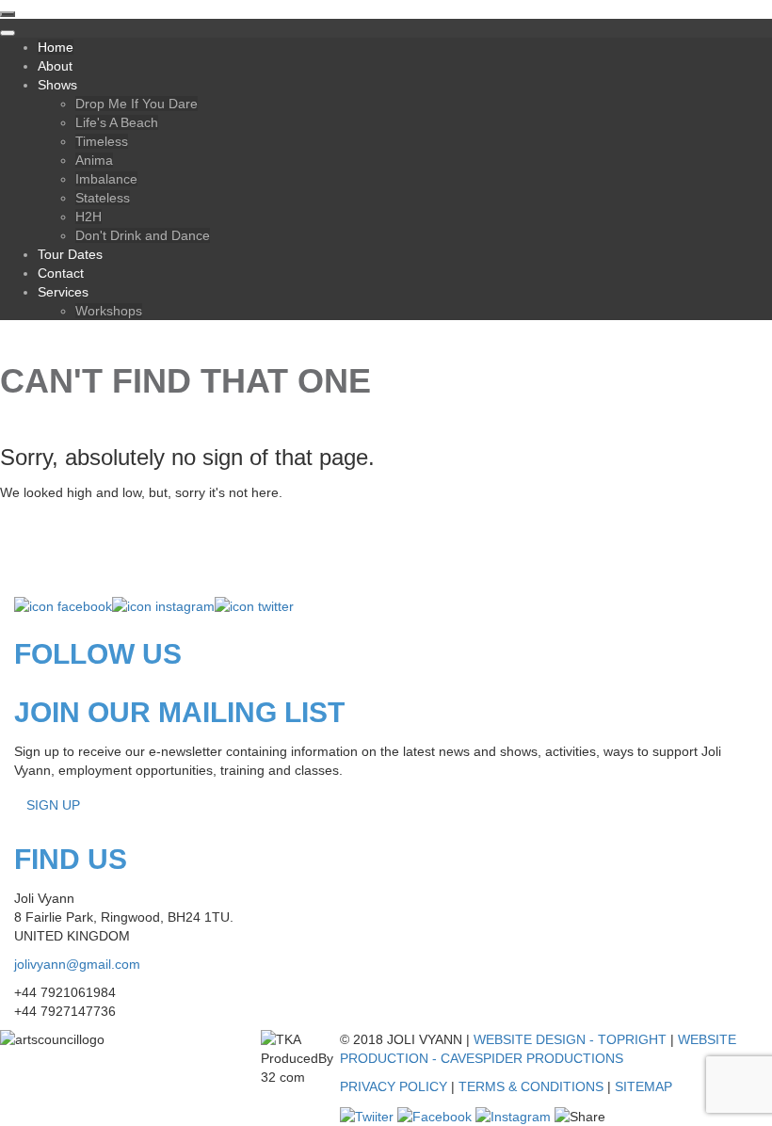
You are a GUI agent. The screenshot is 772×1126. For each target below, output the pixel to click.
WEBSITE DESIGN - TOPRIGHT (570, 1039)
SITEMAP (643, 1086)
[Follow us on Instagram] (163, 605)
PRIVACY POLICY (393, 1086)
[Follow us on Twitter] (254, 605)
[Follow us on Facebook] (63, 605)
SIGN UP (53, 804)
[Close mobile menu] (7, 33)
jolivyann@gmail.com (77, 964)
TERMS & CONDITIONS (530, 1086)
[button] (729, 1083)
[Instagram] (513, 1114)
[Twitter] (367, 1114)
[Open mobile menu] (7, 14)
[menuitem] (55, 47)
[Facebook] (434, 1114)
